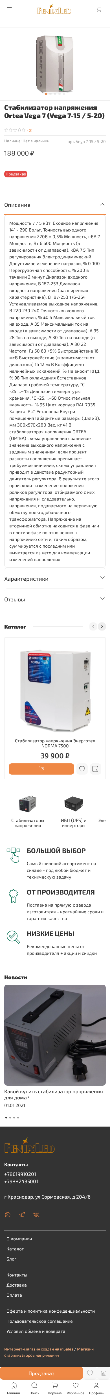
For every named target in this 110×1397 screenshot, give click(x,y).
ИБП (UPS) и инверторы (73, 822)
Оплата (14, 1295)
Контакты (16, 1274)
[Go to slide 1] (46, 94)
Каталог (15, 1248)
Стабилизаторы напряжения (27, 822)
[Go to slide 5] (64, 94)
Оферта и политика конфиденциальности (50, 1310)
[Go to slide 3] (55, 94)
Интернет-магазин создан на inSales (38, 1349)
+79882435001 (21, 1181)
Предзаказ (41, 1373)
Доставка (16, 1284)
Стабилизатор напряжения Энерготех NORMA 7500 (55, 743)
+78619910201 (20, 1174)
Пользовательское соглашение (39, 1321)
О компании (19, 1238)
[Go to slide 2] (50, 94)
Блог (11, 1258)
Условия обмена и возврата (35, 1331)
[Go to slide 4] (59, 94)
